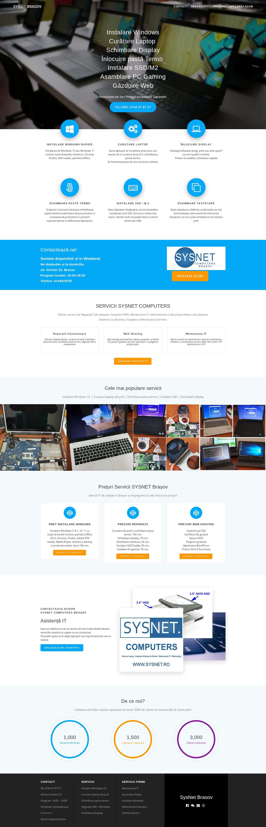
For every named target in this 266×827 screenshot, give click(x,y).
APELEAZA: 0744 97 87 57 (132, 361)
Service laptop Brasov (53, 819)
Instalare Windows (133, 32)
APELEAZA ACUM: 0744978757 (61, 647)
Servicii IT (198, 6)
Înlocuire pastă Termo (132, 58)
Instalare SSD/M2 (133, 67)
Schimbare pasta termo (95, 800)
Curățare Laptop (132, 41)
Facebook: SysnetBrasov (55, 807)
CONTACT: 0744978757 (69, 552)
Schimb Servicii (130, 813)
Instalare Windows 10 (93, 788)
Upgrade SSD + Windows (95, 807)
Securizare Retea (131, 794)
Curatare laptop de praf (95, 794)
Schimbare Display (133, 50)
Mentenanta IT (130, 788)
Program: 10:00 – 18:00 (54, 800)
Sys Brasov (27, 6)
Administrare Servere (134, 807)
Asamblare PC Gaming (133, 76)
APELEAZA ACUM (190, 276)
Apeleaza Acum (241, 6)
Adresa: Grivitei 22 (51, 794)
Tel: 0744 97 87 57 (51, 788)
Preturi (219, 6)
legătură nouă (217, 276)
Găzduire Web (133, 85)
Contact (180, 6)
